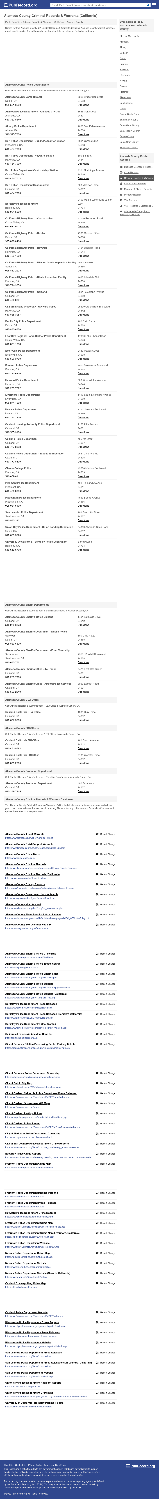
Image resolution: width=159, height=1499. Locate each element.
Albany (123, 47)
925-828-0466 (13, 241)
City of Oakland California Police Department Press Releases (41, 1093)
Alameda (124, 41)
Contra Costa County (130, 114)
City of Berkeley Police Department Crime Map (32, 1073)
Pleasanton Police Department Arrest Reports (32, 1322)
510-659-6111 (13, 476)
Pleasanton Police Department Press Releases (32, 1332)
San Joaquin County (130, 130)
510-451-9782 (13, 748)
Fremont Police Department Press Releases (31, 1202)
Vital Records (130, 200)
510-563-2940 (13, 691)
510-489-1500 (13, 256)
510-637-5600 (13, 720)
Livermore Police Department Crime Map (29, 1223)
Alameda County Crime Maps (22, 854)
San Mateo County (129, 119)
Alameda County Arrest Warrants (24, 834)
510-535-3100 (13, 432)
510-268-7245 (13, 791)
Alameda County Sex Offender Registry (28, 924)
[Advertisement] (60, 57)
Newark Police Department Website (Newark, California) (37, 1273)
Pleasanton (125, 97)
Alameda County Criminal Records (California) (32, 874)
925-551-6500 (13, 105)
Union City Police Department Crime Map (29, 1392)
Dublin (123, 58)
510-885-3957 (13, 314)
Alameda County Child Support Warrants (29, 844)
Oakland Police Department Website (26, 1312)
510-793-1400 (13, 417)
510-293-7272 (13, 388)
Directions (83, 105)
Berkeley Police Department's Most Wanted (30, 1024)
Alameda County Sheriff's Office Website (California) (36, 994)
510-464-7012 (13, 178)
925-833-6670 (13, 329)
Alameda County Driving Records (25, 884)
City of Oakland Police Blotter (22, 1123)
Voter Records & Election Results (139, 205)
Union (123, 108)
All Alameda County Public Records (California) (135, 213)
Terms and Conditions (55, 1465)
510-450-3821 (13, 300)
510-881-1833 (13, 344)
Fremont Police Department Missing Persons (31, 1192)
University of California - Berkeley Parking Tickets (34, 1402)
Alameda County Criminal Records (25, 864)
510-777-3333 (13, 447)
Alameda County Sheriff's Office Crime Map (30, 953)
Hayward (124, 69)
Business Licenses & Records (138, 166)
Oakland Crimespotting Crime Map (25, 1283)
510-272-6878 (13, 625)
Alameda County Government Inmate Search (31, 894)
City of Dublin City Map (18, 1083)
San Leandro (126, 102)
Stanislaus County (129, 147)
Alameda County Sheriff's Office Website (29, 983)
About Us (8, 1465)
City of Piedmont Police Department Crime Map (32, 1133)
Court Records (131, 172)
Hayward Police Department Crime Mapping (31, 1213)
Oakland (124, 86)
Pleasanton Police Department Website (28, 1342)
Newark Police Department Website (26, 1263)
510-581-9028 (13, 226)
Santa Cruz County (129, 141)
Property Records (132, 194)
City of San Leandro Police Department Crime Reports (37, 1143)
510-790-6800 (13, 373)
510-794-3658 (13, 285)
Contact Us (20, 1465)
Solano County (127, 136)
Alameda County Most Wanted (23, 904)
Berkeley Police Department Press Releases (31, 1004)
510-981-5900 (13, 211)
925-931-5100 (13, 505)
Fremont (124, 63)
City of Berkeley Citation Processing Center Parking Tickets (40, 1044)
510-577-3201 (13, 520)
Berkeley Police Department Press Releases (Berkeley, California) (43, 1014)
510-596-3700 (13, 358)
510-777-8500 (13, 461)
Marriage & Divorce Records (138, 189)
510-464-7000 (13, 149)
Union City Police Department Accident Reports (33, 1382)
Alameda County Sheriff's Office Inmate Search (33, 963)
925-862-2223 (13, 270)
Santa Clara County (129, 125)
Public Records (12, 22)
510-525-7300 (13, 134)
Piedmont (124, 91)
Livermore (125, 75)
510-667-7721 (13, 662)
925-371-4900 (13, 402)
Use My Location (132, 36)
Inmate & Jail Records (135, 183)
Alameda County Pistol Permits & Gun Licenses (33, 914)
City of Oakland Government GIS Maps (27, 1103)
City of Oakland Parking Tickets (23, 1113)
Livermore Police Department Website (27, 1243)
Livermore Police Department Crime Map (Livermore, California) (42, 1233)
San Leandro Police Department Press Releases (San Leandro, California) (48, 1362)
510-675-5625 (13, 535)
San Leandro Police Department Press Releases (33, 1352)
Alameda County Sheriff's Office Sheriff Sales (32, 973)
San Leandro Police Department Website (29, 1372)
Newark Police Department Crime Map (27, 1253)
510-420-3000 (13, 491)
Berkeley (124, 52)
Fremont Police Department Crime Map (28, 1163)
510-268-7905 (13, 677)
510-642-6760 (13, 549)
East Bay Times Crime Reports (23, 1153)
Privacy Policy (35, 1465)
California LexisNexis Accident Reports (28, 1034)
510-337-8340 (13, 119)
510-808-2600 (13, 763)
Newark (123, 80)
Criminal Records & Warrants (138, 177)
